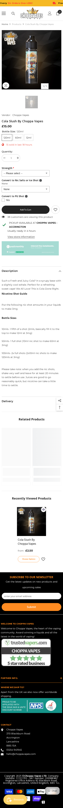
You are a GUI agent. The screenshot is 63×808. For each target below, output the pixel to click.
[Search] (13, 14)
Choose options (28, 559)
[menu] (4, 13)
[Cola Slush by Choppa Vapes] (31, 521)
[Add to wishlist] (43, 559)
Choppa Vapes (20, 115)
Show (43, 802)
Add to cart (25, 209)
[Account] (50, 13)
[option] (31, 59)
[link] (55, 209)
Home (5, 24)
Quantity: (7, 151)
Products (16, 24)
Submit (31, 607)
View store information (21, 236)
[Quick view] (43, 509)
